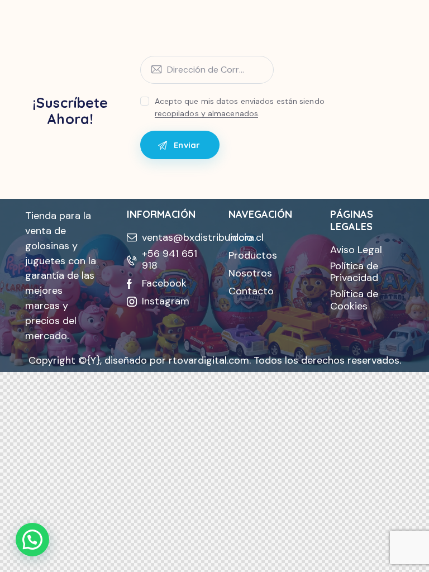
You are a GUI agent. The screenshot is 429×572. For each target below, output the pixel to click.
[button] (32, 539)
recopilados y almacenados (207, 113)
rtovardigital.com (209, 360)
